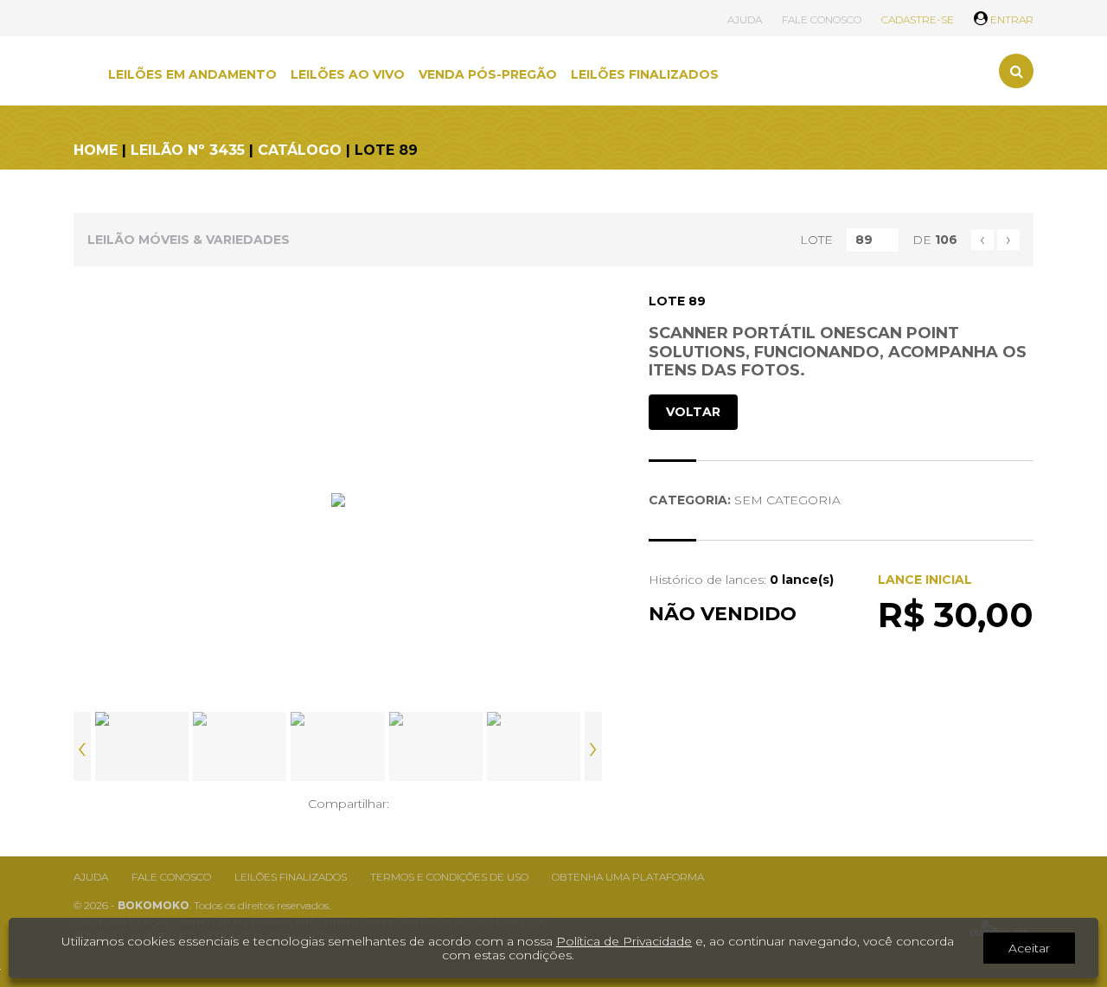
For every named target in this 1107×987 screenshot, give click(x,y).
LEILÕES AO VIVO (348, 74)
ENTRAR (1010, 19)
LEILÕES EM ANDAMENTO (192, 74)
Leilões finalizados (290, 876)
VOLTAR (693, 412)
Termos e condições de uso (449, 876)
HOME (96, 150)
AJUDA (744, 19)
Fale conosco (171, 876)
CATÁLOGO (300, 150)
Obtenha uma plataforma (628, 876)
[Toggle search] (1016, 71)
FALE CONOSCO (821, 19)
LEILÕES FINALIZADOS (645, 74)
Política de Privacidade (624, 941)
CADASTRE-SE (917, 19)
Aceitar (1029, 948)
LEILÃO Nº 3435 (188, 150)
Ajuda (91, 876)
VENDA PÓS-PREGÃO (488, 74)
